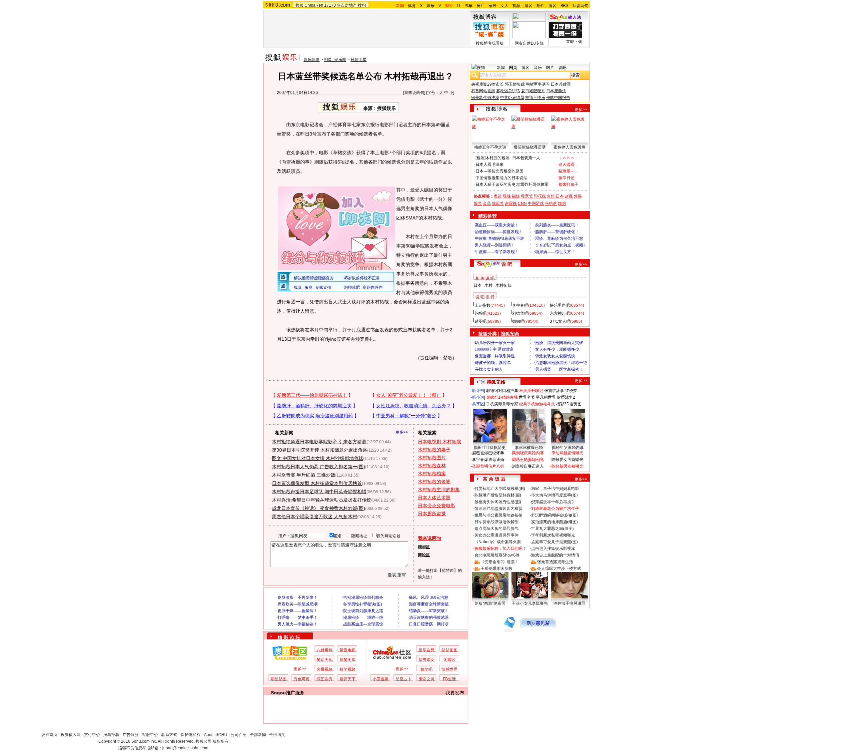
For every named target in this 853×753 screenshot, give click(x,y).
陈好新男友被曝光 (567, 466)
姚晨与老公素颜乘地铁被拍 (498, 515)
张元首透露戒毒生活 (555, 562)
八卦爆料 (325, 650)
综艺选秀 (325, 679)
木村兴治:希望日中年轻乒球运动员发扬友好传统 (321, 500)
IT (458, 5)
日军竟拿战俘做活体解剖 (496, 522)
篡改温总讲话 (508, 91)
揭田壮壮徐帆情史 (490, 447)
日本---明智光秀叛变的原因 (499, 171)
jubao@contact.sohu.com (185, 748)
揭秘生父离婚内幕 (568, 447)
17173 (330, 5)
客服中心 (150, 734)
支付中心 (92, 734)
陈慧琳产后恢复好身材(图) (497, 495)
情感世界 (449, 669)
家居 (492, 5)
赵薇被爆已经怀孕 (488, 453)
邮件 (540, 5)
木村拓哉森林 (432, 465)
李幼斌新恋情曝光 (567, 453)
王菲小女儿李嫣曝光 (530, 603)
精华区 (424, 547)
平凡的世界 (546, 397)
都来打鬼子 (568, 184)
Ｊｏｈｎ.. (567, 158)
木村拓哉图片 (432, 457)
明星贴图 (279, 679)
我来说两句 (414, 92)
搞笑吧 (426, 669)
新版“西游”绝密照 (490, 603)
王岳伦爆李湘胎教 (496, 568)
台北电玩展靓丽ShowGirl (496, 555)
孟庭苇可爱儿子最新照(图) (554, 542)
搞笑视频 (348, 669)
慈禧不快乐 (535, 97)
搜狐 (300, 5)
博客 (552, 5)
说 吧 (506, 264)
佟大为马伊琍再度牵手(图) (554, 495)
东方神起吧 (560, 313)
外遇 (578, 196)
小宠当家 (381, 679)
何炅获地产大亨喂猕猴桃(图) (499, 488)
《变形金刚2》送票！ (499, 562)
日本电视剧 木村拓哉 (439, 441)
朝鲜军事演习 (538, 84)
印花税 (540, 196)
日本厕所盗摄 (432, 513)
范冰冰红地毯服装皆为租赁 (498, 508)
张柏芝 (551, 203)
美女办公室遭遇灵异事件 (496, 535)
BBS (564, 5)
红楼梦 (571, 390)
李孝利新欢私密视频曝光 (553, 535)
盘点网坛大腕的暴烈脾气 (496, 528)
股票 (478, 203)
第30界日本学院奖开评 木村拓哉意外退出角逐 (319, 450)
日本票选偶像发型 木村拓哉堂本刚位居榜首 (317, 483)
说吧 (562, 67)
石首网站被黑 (483, 91)
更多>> (402, 432)
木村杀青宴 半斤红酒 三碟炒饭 (303, 475)
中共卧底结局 (512, 97)
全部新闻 (258, 734)
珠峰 (507, 196)
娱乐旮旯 (426, 650)
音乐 (538, 67)
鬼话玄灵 (426, 679)
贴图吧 (480, 321)
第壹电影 (348, 650)
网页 (513, 67)
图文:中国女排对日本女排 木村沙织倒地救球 (317, 458)
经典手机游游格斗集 (537, 404)
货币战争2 (566, 397)
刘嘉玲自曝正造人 (528, 466)
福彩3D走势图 (568, 404)
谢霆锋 (511, 203)
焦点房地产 (347, 5)
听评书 (478, 390)
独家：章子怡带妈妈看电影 (555, 488)
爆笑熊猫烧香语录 (530, 147)
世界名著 (527, 397)
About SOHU (215, 734)
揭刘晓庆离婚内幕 (528, 453)
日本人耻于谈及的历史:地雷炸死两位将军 (511, 184)
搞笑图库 (348, 659)
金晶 (487, 203)
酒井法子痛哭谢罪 (569, 603)
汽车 (468, 5)
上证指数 (482, 305)
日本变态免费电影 (436, 505)
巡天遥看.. (567, 164)
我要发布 (454, 692)
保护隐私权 (191, 734)
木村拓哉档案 (432, 473)
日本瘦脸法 (556, 91)
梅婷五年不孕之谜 (490, 147)
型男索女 (426, 659)
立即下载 (574, 41)
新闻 (501, 67)
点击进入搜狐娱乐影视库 (553, 548)
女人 (504, 5)
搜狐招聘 (111, 734)
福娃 (516, 196)
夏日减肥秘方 (533, 91)
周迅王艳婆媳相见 (528, 459)
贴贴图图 (449, 650)
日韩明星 (359, 59)
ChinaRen (314, 5)
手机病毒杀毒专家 (502, 404)
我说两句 (580, 5)
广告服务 (131, 734)
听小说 (478, 397)
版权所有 (221, 741)
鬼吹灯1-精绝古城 (502, 397)
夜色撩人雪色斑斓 (569, 147)
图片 (550, 67)
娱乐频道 (312, 59)
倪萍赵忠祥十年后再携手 (553, 502)
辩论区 (424, 555)
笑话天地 (325, 659)
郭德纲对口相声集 (502, 390)
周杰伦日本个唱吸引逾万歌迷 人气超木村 (314, 516)
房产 (480, 5)
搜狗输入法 (71, 734)
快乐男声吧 (560, 305)
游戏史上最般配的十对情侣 (555, 555)
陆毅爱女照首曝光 (567, 459)
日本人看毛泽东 (489, 164)
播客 (528, 5)
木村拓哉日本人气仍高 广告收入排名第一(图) (318, 466)
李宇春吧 (520, 305)
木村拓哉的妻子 (434, 449)
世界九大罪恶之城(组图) (552, 528)
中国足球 (536, 203)
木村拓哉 (503, 285)
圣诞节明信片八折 (488, 466)
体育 (412, 5)
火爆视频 (325, 669)
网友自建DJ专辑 (529, 43)
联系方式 (169, 734)
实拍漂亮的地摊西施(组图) (554, 522)
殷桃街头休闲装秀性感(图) (497, 502)
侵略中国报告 (558, 97)
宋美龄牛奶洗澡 (485, 97)
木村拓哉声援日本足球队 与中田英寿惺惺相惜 (319, 491)
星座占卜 (404, 679)
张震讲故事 (554, 390)
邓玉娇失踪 (515, 84)
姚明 (562, 203)
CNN (522, 203)
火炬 (551, 196)
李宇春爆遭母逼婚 (488, 459)
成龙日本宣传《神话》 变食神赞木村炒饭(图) (318, 508)
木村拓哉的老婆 (434, 481)
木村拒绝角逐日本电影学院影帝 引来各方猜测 (319, 441)
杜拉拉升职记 (531, 390)
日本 (560, 196)
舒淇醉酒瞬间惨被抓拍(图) (554, 515)
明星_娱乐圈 (335, 59)
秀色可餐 (302, 679)
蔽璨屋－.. (567, 171)
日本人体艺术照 (434, 497)
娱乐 (430, 5)
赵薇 (569, 196)
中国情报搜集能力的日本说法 (501, 178)
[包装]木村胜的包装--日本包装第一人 (507, 158)
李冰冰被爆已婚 (529, 447)
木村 (488, 285)
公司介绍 (239, 734)
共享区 (478, 404)
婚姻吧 (518, 321)
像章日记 (566, 178)
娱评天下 (348, 679)
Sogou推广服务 (288, 692)
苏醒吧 (480, 313)
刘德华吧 (520, 313)
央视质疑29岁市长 (487, 84)
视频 (516, 5)
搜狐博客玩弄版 (490, 43)
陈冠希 (498, 203)
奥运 (498, 196)
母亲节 (527, 196)
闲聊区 (449, 659)
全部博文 (277, 734)
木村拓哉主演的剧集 (439, 489)
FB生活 (449, 679)
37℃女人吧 (560, 321)
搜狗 (362, 5)
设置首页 (49, 734)
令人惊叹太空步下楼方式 (559, 568)
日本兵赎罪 (561, 84)
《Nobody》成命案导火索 (497, 542)
